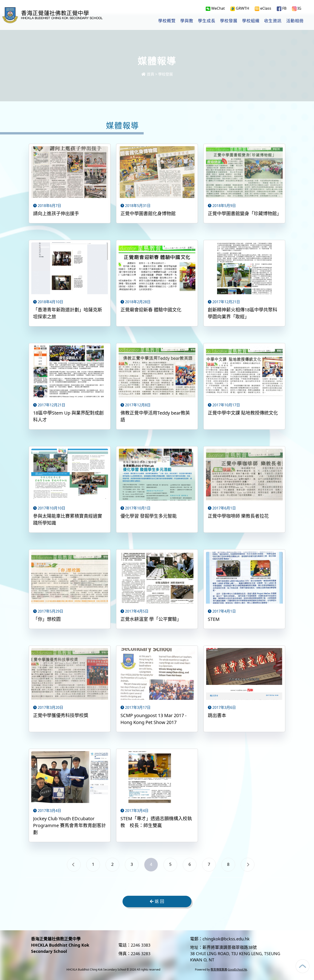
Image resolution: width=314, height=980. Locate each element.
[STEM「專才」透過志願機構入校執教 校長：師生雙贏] (157, 777)
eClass (265, 8)
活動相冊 (295, 21)
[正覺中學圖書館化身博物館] (157, 172)
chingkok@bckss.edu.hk (226, 939)
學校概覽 (167, 21)
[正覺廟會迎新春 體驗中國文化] (157, 268)
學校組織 (251, 21)
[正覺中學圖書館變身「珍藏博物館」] (244, 172)
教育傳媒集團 (219, 969)
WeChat (217, 8)
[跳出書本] (244, 674)
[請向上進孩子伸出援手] (69, 172)
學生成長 (206, 21)
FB (283, 8)
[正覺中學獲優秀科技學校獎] (69, 674)
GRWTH (242, 8)
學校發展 (228, 21)
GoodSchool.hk (237, 969)
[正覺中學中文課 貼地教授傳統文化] (244, 372)
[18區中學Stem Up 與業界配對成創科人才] (69, 372)
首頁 (150, 74)
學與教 (186, 21)
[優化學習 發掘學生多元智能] (157, 475)
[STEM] (244, 578)
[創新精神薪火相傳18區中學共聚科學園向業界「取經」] (244, 268)
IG (299, 8)
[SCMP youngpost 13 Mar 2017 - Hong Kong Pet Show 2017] (157, 674)
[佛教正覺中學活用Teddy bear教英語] (157, 372)
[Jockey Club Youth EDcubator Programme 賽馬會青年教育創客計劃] (69, 777)
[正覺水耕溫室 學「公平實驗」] (157, 578)
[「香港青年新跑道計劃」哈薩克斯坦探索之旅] (69, 268)
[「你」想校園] (69, 578)
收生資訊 (273, 21)
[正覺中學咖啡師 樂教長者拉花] (244, 475)
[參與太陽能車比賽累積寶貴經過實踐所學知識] (69, 475)
